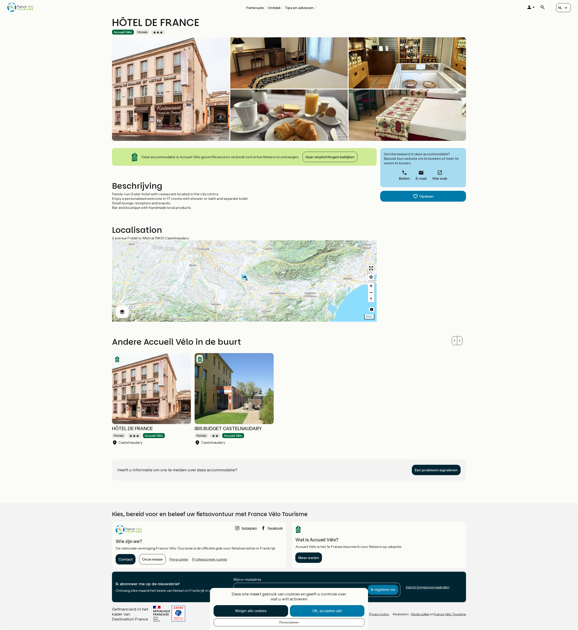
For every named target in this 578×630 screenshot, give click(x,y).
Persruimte (178, 559)
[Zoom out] (371, 292)
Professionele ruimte (209, 559)
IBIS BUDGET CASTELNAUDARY (228, 428)
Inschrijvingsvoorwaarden (427, 587)
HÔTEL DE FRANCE (132, 428)
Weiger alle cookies (251, 611)
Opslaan (426, 196)
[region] (244, 281)
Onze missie (152, 559)
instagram (249, 528)
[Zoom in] (371, 286)
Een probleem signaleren (436, 470)
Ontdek (274, 7)
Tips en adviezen (299, 7)
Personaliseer (289, 622)
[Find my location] (371, 277)
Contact (126, 559)
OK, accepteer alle (327, 611)
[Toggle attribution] (371, 309)
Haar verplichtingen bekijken (329, 157)
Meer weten (308, 557)
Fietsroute (255, 7)
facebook (275, 528)
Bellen (404, 178)
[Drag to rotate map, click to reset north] (371, 299)
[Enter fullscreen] (371, 268)
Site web (439, 178)
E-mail (421, 178)
